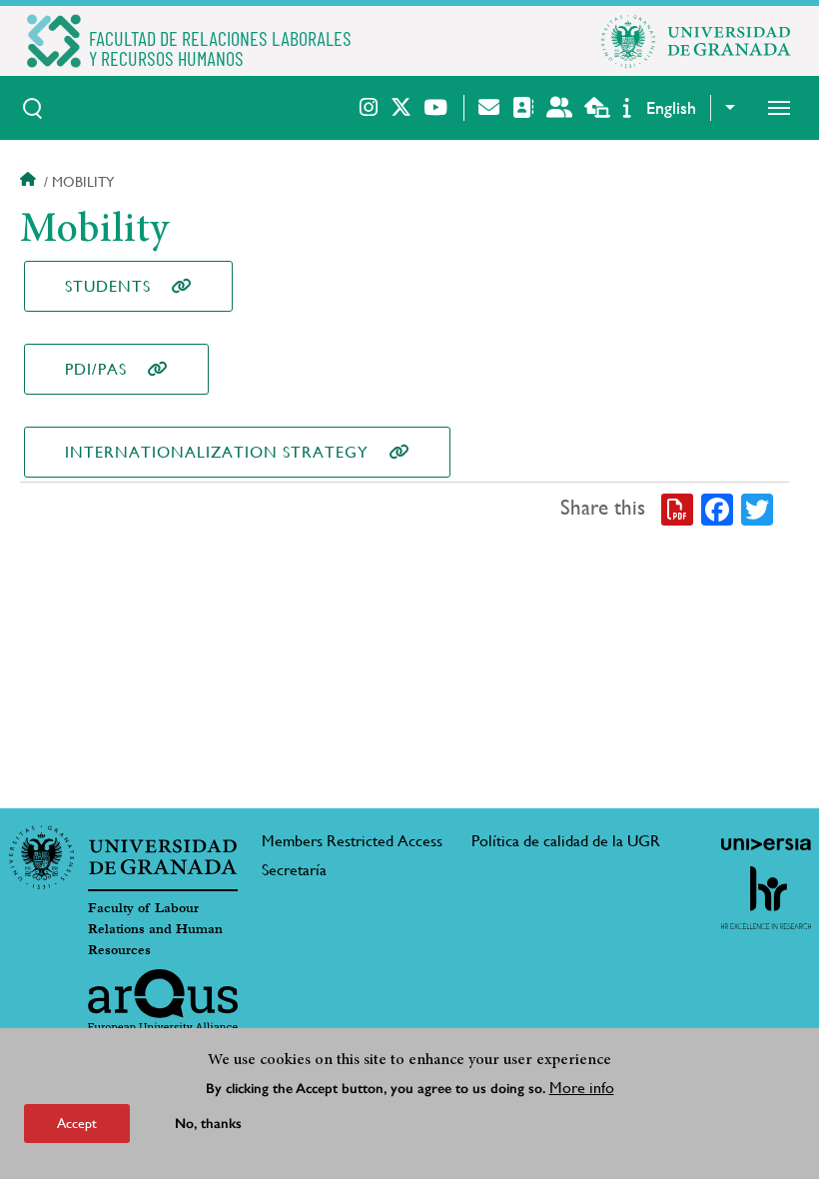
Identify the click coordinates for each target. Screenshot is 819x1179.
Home (30, 182)
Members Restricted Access (352, 840)
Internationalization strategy (217, 452)
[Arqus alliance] (163, 1001)
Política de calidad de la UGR (565, 840)
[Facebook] (717, 509)
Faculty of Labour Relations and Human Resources (155, 929)
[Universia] (766, 844)
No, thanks (208, 1123)
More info (581, 1087)
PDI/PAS (96, 369)
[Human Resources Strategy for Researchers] (766, 897)
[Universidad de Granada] (696, 41)
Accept (77, 1123)
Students (108, 286)
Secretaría (294, 869)
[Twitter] (757, 509)
